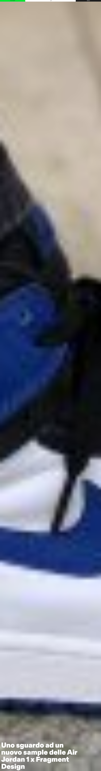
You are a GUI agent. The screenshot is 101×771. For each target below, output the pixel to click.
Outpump (12, 0)
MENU (88, 0)
